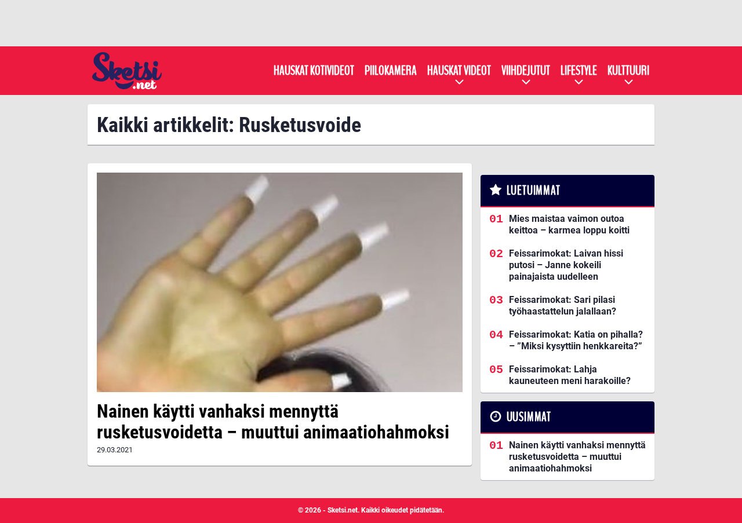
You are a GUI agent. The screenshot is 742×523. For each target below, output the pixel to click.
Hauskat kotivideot (314, 70)
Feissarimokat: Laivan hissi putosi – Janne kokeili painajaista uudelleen (566, 265)
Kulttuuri (628, 70)
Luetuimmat (534, 190)
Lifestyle (579, 70)
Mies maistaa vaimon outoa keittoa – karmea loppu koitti (569, 224)
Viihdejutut (525, 70)
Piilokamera (391, 70)
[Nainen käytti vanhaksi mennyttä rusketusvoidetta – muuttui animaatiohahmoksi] (280, 282)
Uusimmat (529, 417)
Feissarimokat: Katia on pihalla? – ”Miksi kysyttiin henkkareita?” (576, 340)
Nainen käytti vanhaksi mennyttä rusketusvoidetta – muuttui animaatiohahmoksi (273, 422)
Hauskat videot (459, 70)
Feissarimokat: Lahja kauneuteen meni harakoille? (570, 375)
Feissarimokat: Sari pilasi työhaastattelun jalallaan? (562, 305)
